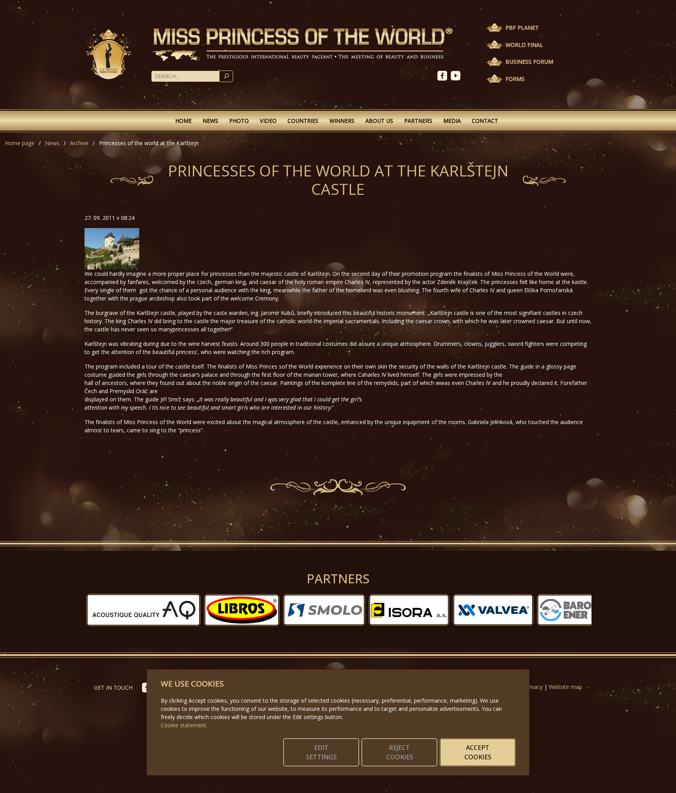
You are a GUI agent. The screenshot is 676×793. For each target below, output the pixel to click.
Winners (341, 120)
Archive (79, 143)
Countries (303, 120)
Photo (239, 120)
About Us (379, 120)
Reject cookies (399, 752)
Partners (418, 120)
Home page (19, 143)
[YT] (456, 75)
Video (268, 120)
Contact (485, 120)
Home (183, 120)
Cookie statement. (184, 725)
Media (452, 120)
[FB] (444, 75)
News (210, 120)
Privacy (534, 687)
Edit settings (321, 752)
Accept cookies (477, 752)
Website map (565, 687)
